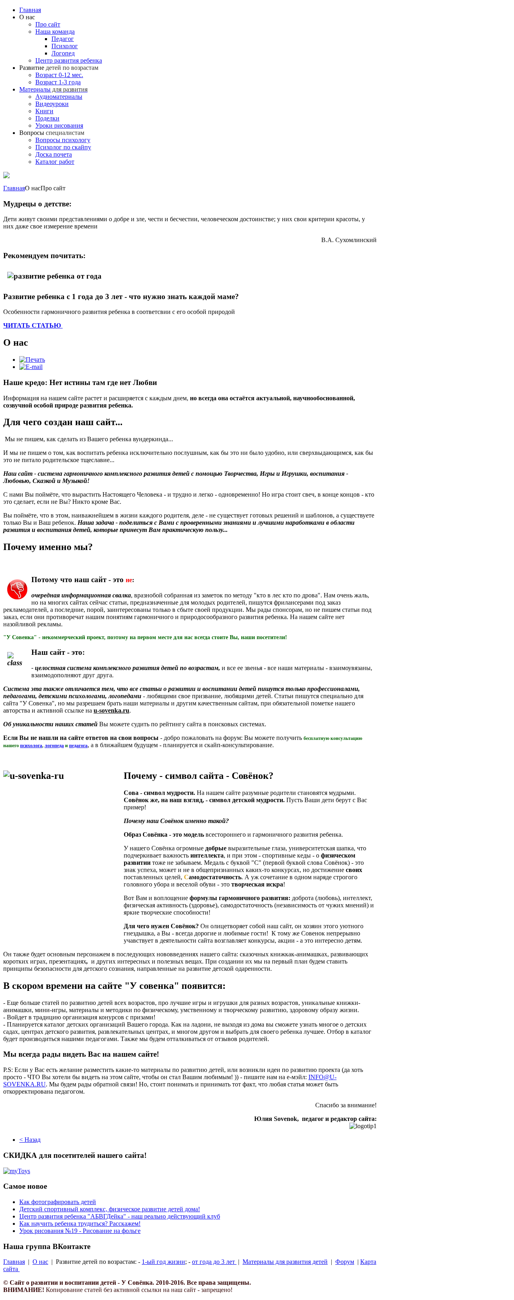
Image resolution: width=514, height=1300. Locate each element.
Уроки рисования (59, 125)
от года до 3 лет (214, 1261)
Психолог (64, 46)
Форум (344, 1261)
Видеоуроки (52, 103)
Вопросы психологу (62, 140)
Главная (30, 9)
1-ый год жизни (163, 1261)
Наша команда (55, 31)
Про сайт (47, 24)
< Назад (30, 1139)
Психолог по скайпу (63, 147)
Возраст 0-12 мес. (59, 74)
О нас (40, 1261)
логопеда (54, 745)
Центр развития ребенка (68, 60)
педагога (78, 745)
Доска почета (53, 154)
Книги (44, 111)
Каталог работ (54, 161)
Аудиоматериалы (58, 96)
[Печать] (32, 359)
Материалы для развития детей (285, 1261)
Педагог (62, 38)
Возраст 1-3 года (58, 82)
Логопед (63, 53)
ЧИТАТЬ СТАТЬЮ (33, 325)
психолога (31, 745)
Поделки (47, 118)
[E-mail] (31, 366)
